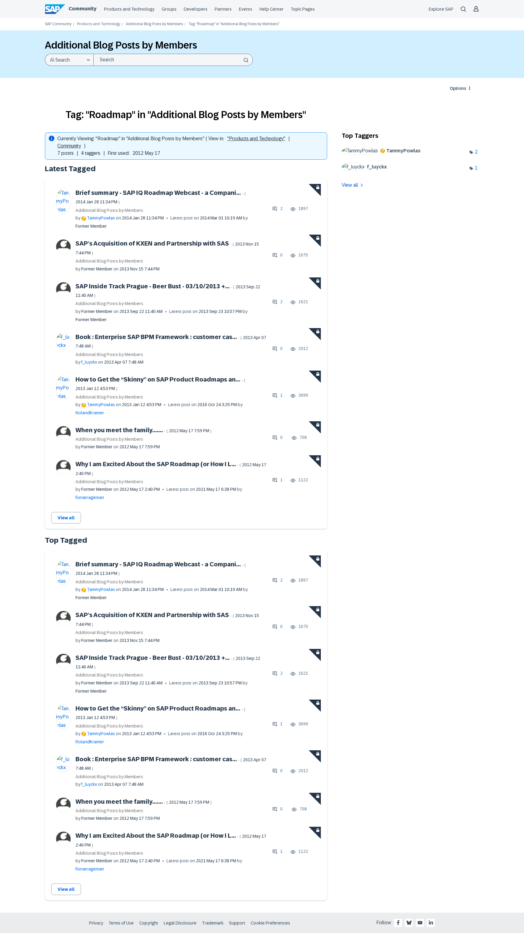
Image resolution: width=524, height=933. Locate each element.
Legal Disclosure (180, 923)
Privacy (96, 923)
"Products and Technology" (256, 138)
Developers (195, 9)
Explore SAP (441, 9)
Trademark (212, 923)
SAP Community (58, 24)
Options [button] (458, 88)
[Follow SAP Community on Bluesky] (409, 922)
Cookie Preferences (270, 923)
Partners (223, 9)
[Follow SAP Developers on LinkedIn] (430, 922)
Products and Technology (129, 9)
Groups (169, 9)
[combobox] (173, 60)
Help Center (272, 9)
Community (82, 8)
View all (66, 517)
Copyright (148, 923)
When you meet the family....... (144, 430)
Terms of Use (121, 923)
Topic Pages (303, 9)
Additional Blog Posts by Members (154, 24)
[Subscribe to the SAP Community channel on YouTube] (420, 922)
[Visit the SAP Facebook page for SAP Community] (398, 922)
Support (237, 923)
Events (245, 9)
